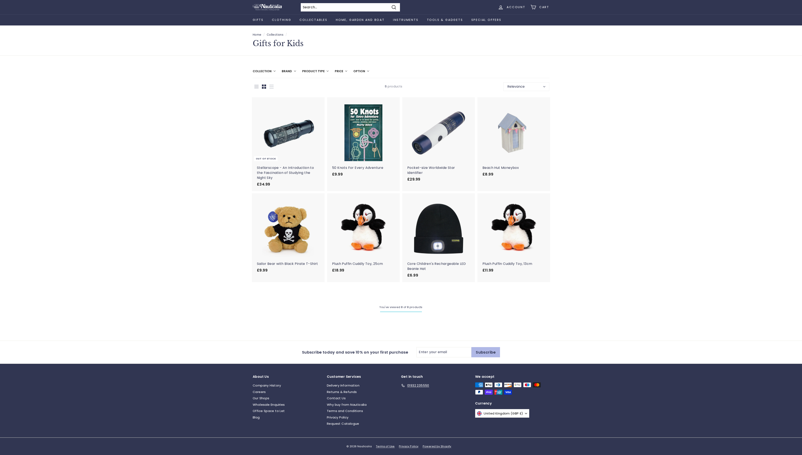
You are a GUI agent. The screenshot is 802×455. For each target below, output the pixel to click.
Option (359, 71)
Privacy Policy (338, 417)
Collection (262, 71)
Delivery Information (343, 385)
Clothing (281, 20)
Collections (275, 35)
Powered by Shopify (437, 446)
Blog (256, 417)
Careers (259, 392)
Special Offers (486, 20)
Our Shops (261, 398)
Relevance (516, 86)
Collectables (313, 20)
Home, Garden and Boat (360, 20)
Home (257, 35)
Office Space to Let (269, 411)
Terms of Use (385, 446)
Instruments (406, 20)
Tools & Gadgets (445, 20)
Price (339, 71)
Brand (287, 71)
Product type (313, 71)
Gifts (258, 20)
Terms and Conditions (345, 411)
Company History (267, 385)
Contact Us (336, 398)
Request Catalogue (343, 423)
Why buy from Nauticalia (347, 404)
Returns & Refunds (342, 392)
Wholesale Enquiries (269, 404)
